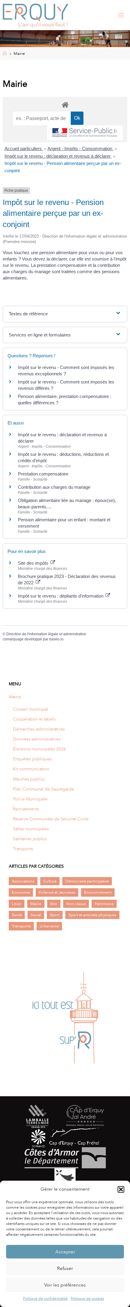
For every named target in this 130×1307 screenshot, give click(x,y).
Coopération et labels (34, 719)
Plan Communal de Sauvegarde (43, 789)
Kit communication (31, 769)
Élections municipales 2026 (39, 749)
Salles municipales (31, 829)
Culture (50, 881)
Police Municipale (30, 799)
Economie (21, 892)
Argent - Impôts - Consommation (80, 148)
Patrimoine (104, 903)
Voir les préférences (65, 1285)
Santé (17, 915)
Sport (55, 915)
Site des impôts (34, 563)
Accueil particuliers (24, 148)
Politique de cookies (87, 1298)
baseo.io (56, 639)
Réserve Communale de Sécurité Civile (51, 819)
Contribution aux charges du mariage (54, 487)
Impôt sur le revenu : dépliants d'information (61, 595)
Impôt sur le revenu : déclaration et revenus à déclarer (58, 156)
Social (36, 915)
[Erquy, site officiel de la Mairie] (36, 15)
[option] (65, 1018)
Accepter (65, 1252)
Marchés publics (28, 779)
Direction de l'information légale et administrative (46, 634)
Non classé (76, 903)
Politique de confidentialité (45, 1298)
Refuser (65, 1268)
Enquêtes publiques (32, 759)
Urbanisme (49, 926)
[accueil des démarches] (65, 104)
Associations (23, 881)
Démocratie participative (87, 881)
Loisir (16, 903)
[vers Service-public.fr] (85, 132)
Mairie (15, 696)
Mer (53, 903)
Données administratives (36, 739)
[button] (121, 1189)
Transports (23, 848)
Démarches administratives (39, 729)
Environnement (98, 892)
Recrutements (26, 809)
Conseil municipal (30, 709)
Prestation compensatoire (44, 473)
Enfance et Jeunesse (57, 892)
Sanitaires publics (30, 838)
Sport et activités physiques (92, 915)
